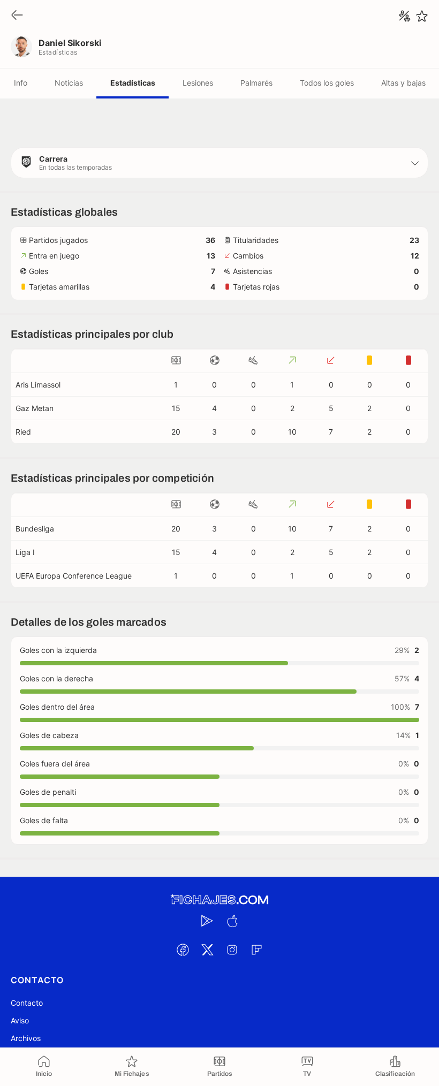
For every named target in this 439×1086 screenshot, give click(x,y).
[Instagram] (232, 949)
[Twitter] (207, 949)
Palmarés (256, 82)
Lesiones (198, 82)
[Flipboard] (256, 949)
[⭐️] (421, 16)
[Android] (207, 921)
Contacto (27, 1002)
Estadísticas (132, 82)
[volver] (17, 16)
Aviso (20, 1020)
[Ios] (232, 921)
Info (20, 82)
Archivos (26, 1038)
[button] (219, 163)
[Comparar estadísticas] (404, 16)
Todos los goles (327, 82)
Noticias (69, 82)
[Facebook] (183, 949)
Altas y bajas (403, 82)
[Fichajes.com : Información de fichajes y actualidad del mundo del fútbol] (219, 900)
